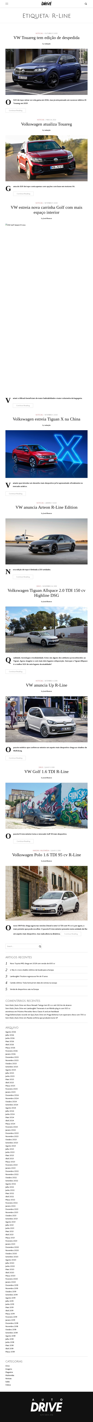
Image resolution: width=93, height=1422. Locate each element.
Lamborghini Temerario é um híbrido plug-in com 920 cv (48, 1008)
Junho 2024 (10, 1114)
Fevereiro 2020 (11, 1279)
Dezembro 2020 (12, 1247)
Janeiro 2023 (10, 1168)
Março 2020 (10, 1276)
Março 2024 (10, 1124)
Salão (7, 1382)
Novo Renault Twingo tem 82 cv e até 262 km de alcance (49, 1005)
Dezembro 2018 (11, 1323)
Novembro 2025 (11, 1060)
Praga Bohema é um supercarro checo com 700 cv (66, 1015)
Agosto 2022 (10, 1184)
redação (47, 44)
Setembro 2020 (11, 1257)
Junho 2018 (9, 1342)
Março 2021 (10, 1238)
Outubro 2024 (11, 1101)
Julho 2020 (9, 1263)
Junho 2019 (9, 1304)
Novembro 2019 (11, 1288)
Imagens (36, 850)
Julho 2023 (9, 1149)
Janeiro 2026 (10, 1054)
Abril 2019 (9, 1310)
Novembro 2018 (11, 1326)
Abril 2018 (9, 1348)
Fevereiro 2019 (11, 1317)
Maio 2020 (9, 1269)
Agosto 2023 (10, 1146)
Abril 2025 (9, 1082)
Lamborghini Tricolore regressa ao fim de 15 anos (29, 976)
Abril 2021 (9, 1234)
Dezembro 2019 (11, 1285)
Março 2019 (10, 1314)
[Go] (86, 3)
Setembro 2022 (11, 1181)
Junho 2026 (10, 1038)
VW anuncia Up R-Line (46, 685)
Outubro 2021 (10, 1215)
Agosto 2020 (10, 1260)
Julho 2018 (9, 1339)
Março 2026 (10, 1048)
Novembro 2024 (11, 1098)
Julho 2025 (9, 1073)
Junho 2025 (10, 1076)
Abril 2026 (9, 1044)
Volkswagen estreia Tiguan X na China (46, 419)
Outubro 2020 (11, 1253)
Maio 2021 (9, 1231)
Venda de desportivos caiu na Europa (24, 989)
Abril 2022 (9, 1196)
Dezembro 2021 (11, 1209)
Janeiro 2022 (10, 1206)
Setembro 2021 (11, 1219)
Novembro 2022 (11, 1174)
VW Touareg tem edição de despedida (46, 37)
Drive (39, 586)
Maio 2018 (9, 1345)
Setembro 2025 (11, 1067)
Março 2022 (10, 1200)
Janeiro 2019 (10, 1320)
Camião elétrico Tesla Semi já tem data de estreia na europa (33, 983)
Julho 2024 (9, 1111)
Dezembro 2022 (12, 1171)
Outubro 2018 (10, 1329)
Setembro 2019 (11, 1295)
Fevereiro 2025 (11, 1089)
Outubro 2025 (11, 1063)
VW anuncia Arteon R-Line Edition (46, 507)
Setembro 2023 (11, 1143)
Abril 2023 (9, 1158)
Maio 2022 (9, 1193)
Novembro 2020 (12, 1250)
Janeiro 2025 (10, 1092)
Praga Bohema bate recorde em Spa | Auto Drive (24, 1015)
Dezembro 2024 (12, 1095)
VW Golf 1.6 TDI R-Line (46, 771)
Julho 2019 (9, 1301)
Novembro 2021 (11, 1212)
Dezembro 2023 (11, 1133)
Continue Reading (15, 110)
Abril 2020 (9, 1272)
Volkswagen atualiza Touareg (46, 124)
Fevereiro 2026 (11, 1051)
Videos (8, 1385)
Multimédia (44, 850)
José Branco (47, 218)
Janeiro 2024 (10, 1130)
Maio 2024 (9, 1117)
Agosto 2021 (10, 1222)
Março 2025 (10, 1086)
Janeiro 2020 (10, 1282)
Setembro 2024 (11, 1105)
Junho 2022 (10, 1190)
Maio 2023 (9, 1155)
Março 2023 (10, 1162)
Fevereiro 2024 (11, 1127)
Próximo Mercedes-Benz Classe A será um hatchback (38, 1011)
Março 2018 (10, 1352)
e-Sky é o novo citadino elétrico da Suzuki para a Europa (32, 970)
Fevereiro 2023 (11, 1165)
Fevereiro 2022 (11, 1203)
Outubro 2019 (10, 1291)
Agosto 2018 (10, 1336)
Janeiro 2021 (10, 1244)
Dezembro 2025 (12, 1057)
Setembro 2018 (11, 1333)
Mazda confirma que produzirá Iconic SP (42, 1018)
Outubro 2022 (11, 1177)
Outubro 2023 (11, 1139)
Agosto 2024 (10, 1108)
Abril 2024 (9, 1120)
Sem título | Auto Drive (14, 1005)
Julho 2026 (9, 1035)
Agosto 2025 (10, 1070)
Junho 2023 (9, 1152)
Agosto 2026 (10, 1032)
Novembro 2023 (11, 1136)
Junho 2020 (10, 1266)
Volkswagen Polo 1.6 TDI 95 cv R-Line (46, 854)
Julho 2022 (9, 1187)
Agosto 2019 (10, 1298)
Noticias (39, 33)
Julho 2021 (9, 1225)
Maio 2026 (9, 1041)
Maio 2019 (9, 1307)
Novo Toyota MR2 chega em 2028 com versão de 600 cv (32, 963)
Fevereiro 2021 (11, 1241)
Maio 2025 (9, 1079)
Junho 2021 (9, 1228)
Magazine (9, 1372)
